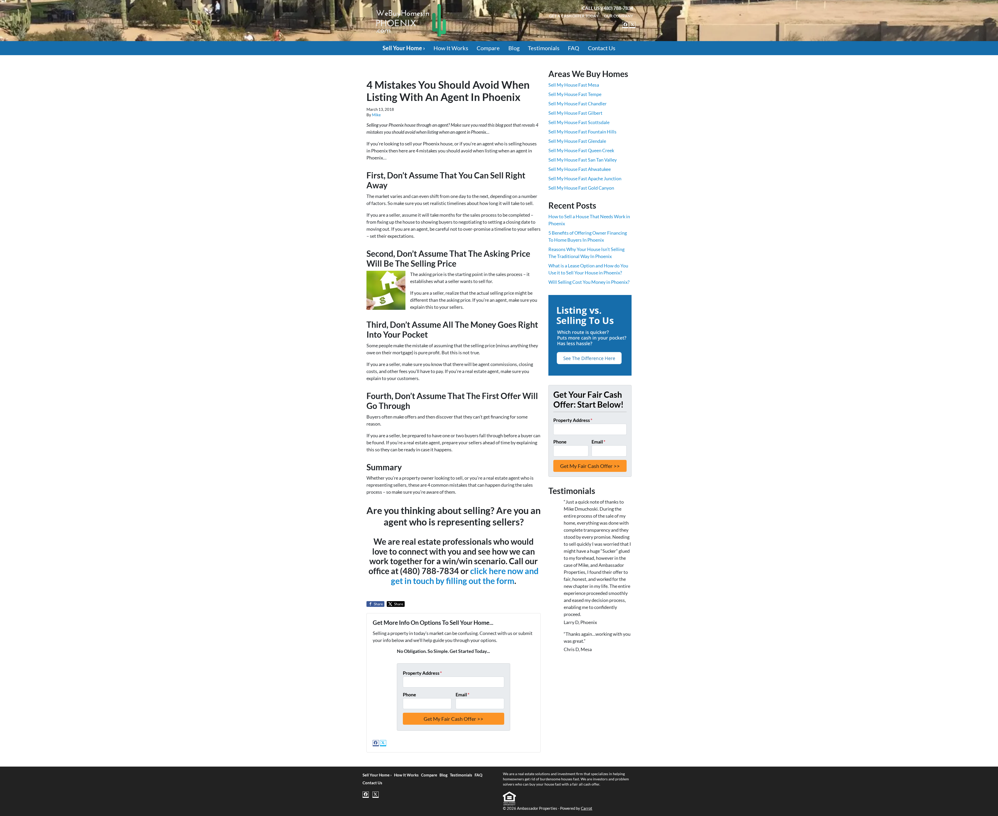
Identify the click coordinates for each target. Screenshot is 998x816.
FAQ (573, 48)
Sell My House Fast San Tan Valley (582, 160)
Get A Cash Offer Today (574, 16)
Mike (376, 114)
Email (462, 694)
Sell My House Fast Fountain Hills (582, 131)
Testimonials (544, 48)
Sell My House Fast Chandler (577, 103)
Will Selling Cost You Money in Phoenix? (588, 282)
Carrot (586, 808)
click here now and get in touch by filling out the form (465, 576)
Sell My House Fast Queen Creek (581, 150)
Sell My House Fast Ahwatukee (579, 169)
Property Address (422, 673)
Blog (514, 48)
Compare (488, 48)
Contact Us (601, 48)
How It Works (451, 48)
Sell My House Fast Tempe (574, 94)
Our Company (618, 16)
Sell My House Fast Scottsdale (578, 122)
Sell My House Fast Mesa (573, 85)
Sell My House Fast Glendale (577, 141)
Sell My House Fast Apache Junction (584, 178)
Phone (409, 694)
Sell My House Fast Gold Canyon (581, 188)
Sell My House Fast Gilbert (575, 113)
